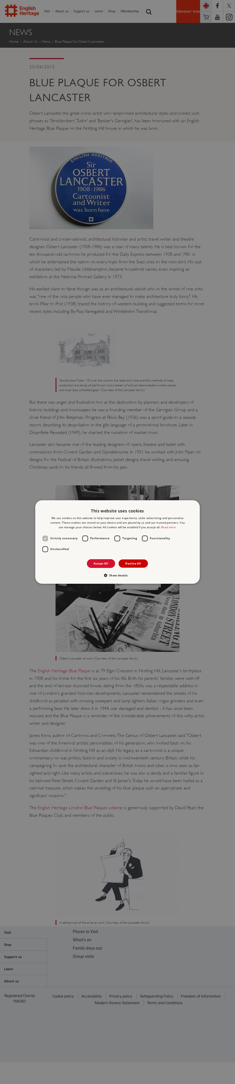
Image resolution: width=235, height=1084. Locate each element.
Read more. (168, 527)
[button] (117, 575)
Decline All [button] (133, 563)
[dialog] (117, 542)
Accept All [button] (101, 563)
